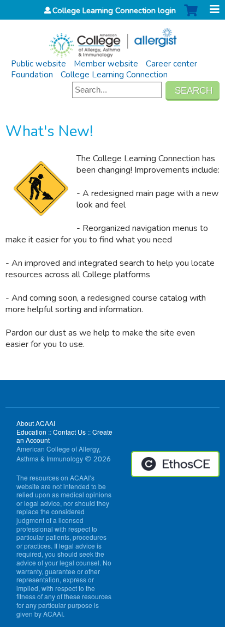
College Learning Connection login (114, 10)
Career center (171, 63)
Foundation (32, 74)
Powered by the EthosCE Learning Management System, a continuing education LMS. (175, 464)
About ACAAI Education (35, 427)
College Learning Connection (114, 74)
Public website (38, 63)
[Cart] (191, 16)
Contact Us (69, 431)
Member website (106, 63)
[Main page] (112, 39)
